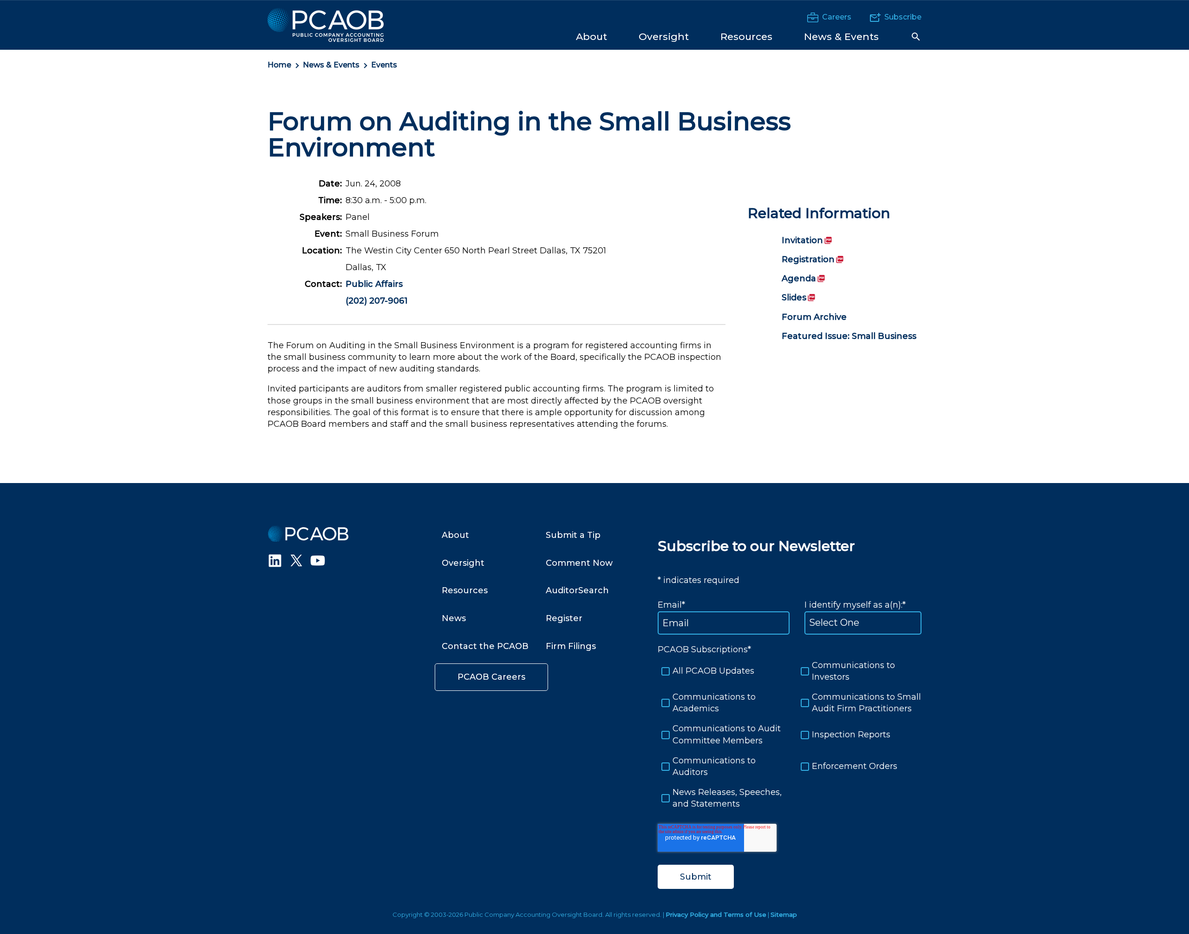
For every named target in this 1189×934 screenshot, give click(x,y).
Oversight (463, 563)
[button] (915, 36)
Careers (836, 17)
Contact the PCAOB (485, 646)
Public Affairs (374, 284)
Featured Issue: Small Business (849, 336)
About (455, 535)
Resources (465, 590)
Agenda (803, 278)
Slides (799, 297)
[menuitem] (591, 36)
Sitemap (784, 914)
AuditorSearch (577, 590)
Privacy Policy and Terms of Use (716, 914)
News (454, 618)
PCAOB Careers (491, 677)
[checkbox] (789, 735)
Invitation (807, 240)
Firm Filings (571, 646)
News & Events (331, 64)
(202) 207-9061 (377, 301)
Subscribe (902, 17)
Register (564, 618)
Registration (813, 259)
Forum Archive (814, 317)
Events (384, 64)
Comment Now (579, 563)
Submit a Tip (573, 535)
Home (279, 64)
